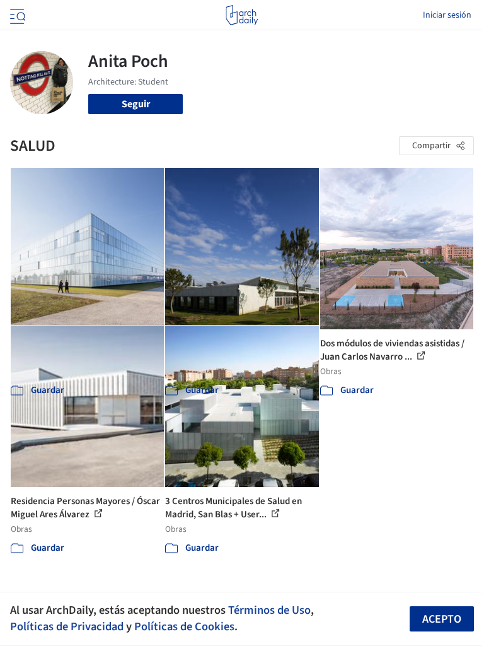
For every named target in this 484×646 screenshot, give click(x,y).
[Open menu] (16, 15)
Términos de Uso (269, 610)
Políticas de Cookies (184, 626)
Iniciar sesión (447, 15)
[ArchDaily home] (242, 15)
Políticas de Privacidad (67, 626)
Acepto (441, 619)
